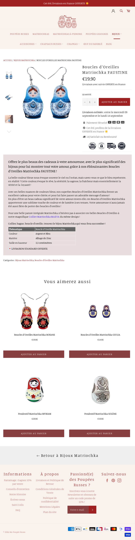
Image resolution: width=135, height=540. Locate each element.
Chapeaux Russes (51, 43)
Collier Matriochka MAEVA (44, 216)
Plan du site (49, 512)
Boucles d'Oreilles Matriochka (49, 260)
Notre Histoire (17, 494)
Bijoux (116, 33)
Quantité (86, 94)
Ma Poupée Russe (17, 532)
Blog (109, 43)
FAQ (17, 510)
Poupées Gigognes (97, 33)
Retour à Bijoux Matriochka (69, 455)
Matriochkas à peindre (67, 33)
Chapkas (72, 43)
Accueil (7, 60)
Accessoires (27, 43)
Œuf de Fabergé (92, 43)
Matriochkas (41, 33)
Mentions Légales (50, 506)
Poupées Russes (19, 33)
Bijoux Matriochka (24, 60)
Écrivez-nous (17, 499)
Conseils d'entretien (17, 489)
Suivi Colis (18, 504)
